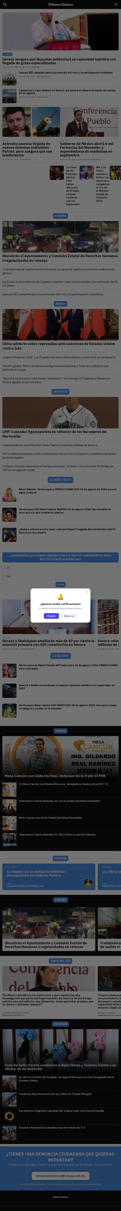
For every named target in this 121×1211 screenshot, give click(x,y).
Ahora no (69, 616)
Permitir (51, 616)
